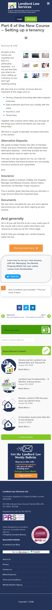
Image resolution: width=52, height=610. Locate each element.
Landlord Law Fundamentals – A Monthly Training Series (34, 380)
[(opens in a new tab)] (8, 404)
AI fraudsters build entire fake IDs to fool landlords (34, 418)
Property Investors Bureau (15, 534)
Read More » (24, 369)
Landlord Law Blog (12, 544)
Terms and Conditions (12, 580)
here (18, 292)
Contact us (7, 569)
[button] (26, 38)
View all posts (12, 330)
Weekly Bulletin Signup (12, 585)
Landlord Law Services (23, 7)
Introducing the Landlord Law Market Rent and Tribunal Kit (32, 361)
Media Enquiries (9, 574)
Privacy (6, 564)
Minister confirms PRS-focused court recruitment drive (33, 399)
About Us (7, 559)
